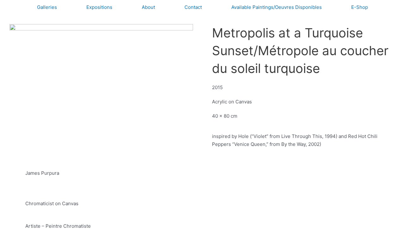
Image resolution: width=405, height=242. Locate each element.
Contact (193, 7)
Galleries (47, 7)
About (148, 7)
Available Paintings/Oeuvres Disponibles (276, 7)
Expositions (99, 7)
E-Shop (359, 7)
